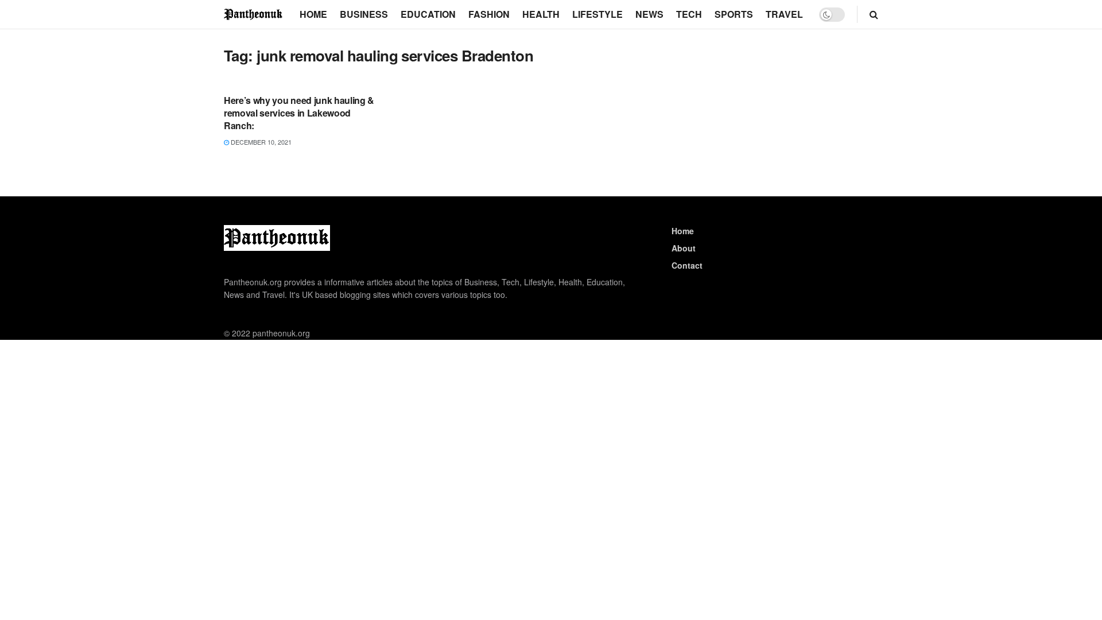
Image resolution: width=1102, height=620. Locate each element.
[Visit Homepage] (254, 14)
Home (313, 14)
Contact (687, 265)
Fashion (489, 14)
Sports (734, 14)
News (649, 14)
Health (541, 14)
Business (364, 14)
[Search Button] (874, 14)
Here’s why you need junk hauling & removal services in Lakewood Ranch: (299, 113)
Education (428, 14)
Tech (689, 14)
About (684, 248)
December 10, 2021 (260, 141)
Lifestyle (597, 14)
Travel (784, 14)
